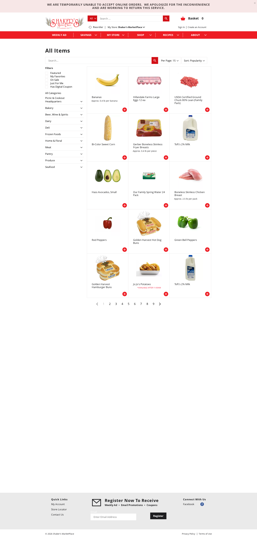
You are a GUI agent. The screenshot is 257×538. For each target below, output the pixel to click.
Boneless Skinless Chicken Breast (189, 193)
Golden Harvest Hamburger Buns (102, 285)
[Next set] (160, 304)
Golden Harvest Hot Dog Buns (147, 241)
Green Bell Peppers (185, 240)
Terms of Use (205, 533)
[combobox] (92, 18)
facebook (188, 504)
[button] (131, 27)
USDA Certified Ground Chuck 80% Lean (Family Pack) (188, 100)
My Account (58, 504)
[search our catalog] (166, 18)
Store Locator (59, 509)
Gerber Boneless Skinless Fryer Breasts (147, 146)
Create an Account (197, 27)
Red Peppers (99, 240)
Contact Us (57, 514)
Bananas (97, 97)
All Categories (53, 93)
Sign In (181, 27)
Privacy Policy (188, 533)
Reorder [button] (98, 27)
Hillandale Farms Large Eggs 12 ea (146, 98)
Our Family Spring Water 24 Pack (149, 193)
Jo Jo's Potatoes (142, 284)
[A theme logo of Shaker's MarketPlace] (64, 22)
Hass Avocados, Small (104, 192)
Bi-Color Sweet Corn (103, 144)
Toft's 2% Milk (182, 144)
